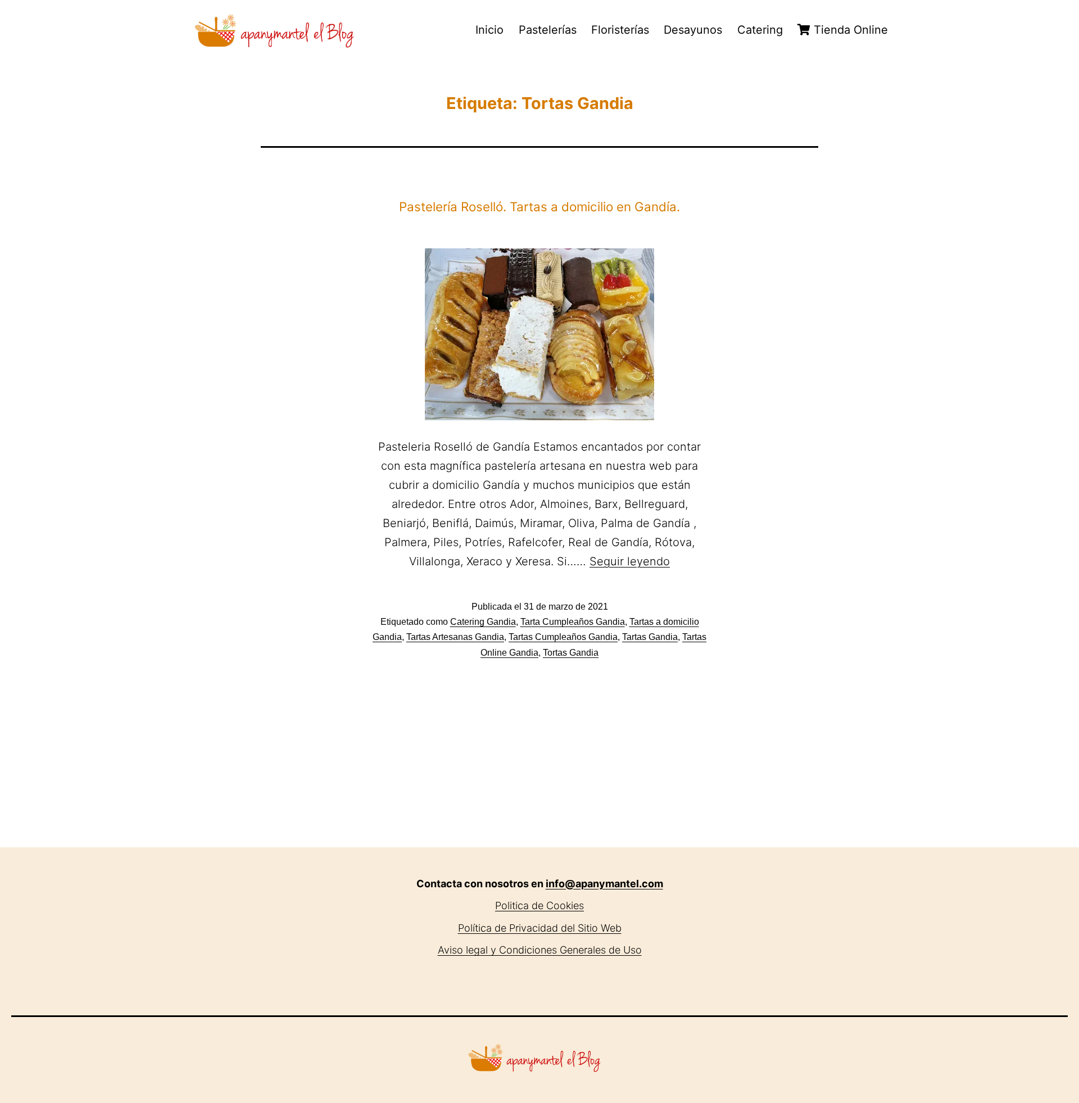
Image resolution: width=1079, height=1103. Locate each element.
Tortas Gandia (571, 652)
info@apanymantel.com (604, 883)
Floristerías (620, 30)
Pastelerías (548, 30)
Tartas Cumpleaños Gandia (563, 637)
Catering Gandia (483, 622)
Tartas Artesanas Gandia (455, 637)
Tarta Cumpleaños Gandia (572, 622)
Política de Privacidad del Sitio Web (540, 928)
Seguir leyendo (630, 561)
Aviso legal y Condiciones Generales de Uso (540, 950)
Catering (760, 30)
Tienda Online (849, 30)
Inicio (489, 30)
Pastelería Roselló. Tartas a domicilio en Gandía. (539, 206)
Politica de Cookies (539, 905)
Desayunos (693, 30)
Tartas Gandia (650, 637)
